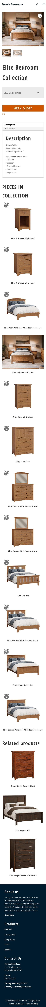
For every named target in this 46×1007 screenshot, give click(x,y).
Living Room (10, 939)
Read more (9, 915)
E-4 (3, 114)
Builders (8, 949)
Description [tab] (10, 124)
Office (7, 944)
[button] (40, 16)
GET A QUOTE (23, 108)
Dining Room (10, 934)
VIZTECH (20, 1004)
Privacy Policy (32, 1004)
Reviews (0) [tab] (10, 128)
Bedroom (9, 929)
